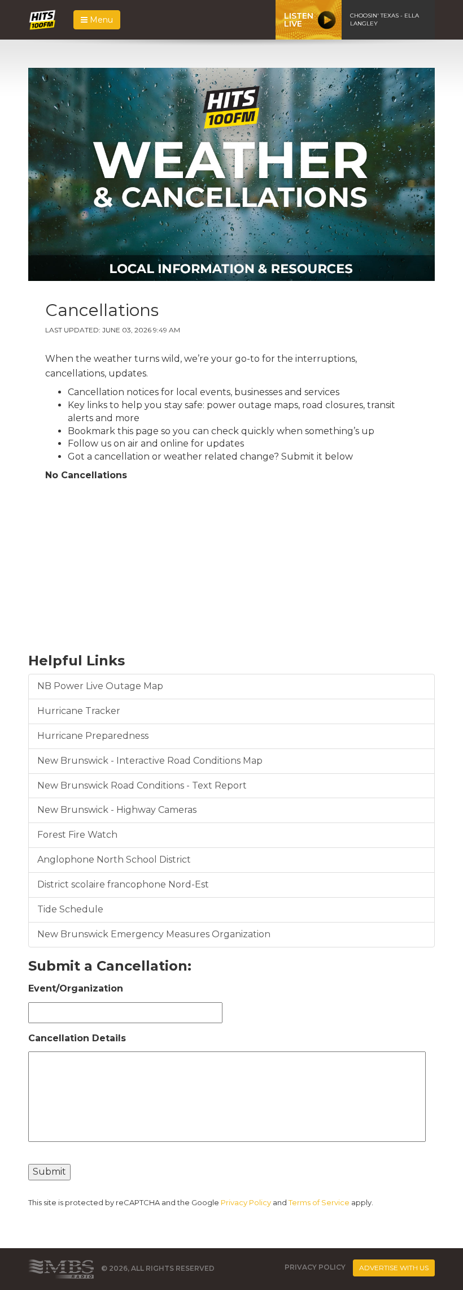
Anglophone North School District (114, 859)
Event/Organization (75, 988)
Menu (100, 20)
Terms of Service (319, 1202)
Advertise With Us (394, 1267)
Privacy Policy (246, 1202)
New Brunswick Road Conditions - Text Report (142, 785)
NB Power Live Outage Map (100, 686)
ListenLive (298, 20)
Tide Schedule (70, 909)
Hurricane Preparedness (92, 735)
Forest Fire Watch (77, 834)
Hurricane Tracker (78, 710)
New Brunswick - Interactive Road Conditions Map (150, 760)
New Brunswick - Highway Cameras (116, 809)
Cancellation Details (77, 1038)
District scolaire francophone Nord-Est (123, 884)
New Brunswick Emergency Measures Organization (153, 934)
